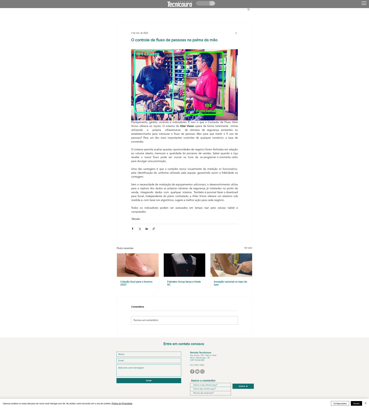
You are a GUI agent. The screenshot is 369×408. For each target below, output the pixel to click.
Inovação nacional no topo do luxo (230, 283)
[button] (363, 3)
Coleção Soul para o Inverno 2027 (136, 283)
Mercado (136, 219)
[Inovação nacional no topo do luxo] (231, 265)
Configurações (340, 403)
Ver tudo (248, 248)
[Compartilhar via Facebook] (132, 228)
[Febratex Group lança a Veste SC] (184, 265)
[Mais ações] (236, 33)
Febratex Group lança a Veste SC (184, 283)
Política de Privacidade (122, 403)
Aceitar (356, 403)
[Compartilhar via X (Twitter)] (139, 228)
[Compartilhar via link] (153, 228)
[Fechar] (365, 403)
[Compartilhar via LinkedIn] (146, 228)
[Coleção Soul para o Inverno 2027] (138, 265)
